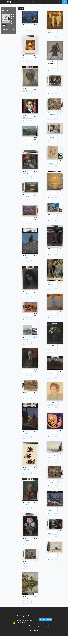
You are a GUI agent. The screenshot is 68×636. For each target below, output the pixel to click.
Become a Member (45, 619)
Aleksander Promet (52, 250)
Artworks (21, 8)
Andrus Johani (26, 316)
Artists (19, 1)
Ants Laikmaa (26, 90)
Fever (49, 430)
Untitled (24, 24)
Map (15, 1)
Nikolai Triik (25, 219)
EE (28, 219)
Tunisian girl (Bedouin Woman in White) (52, 63)
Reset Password (51, 625)
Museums (26, 1)
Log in (45, 625)
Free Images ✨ (40, 1)
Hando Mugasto (26, 469)
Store (47, 1)
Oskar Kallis (25, 26)
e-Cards (32, 1)
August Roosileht (26, 394)
